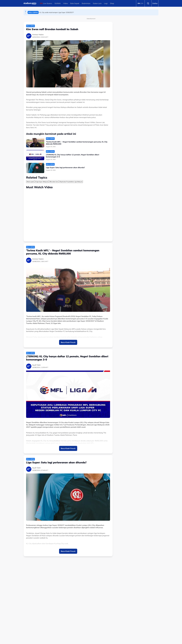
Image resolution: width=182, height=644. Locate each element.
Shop (112, 3)
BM (139, 3)
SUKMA (58, 3)
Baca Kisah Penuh (68, 342)
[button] (25, 11)
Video (65, 3)
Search (148, 3)
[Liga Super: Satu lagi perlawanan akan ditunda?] (35, 168)
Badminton (86, 3)
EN (142, 3)
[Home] (30, 3)
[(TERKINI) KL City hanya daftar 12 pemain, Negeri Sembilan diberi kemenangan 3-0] (35, 155)
